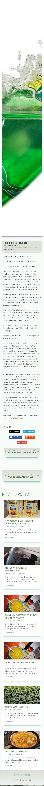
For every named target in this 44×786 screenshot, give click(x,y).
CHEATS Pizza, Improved (16, 751)
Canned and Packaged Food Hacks (21, 662)
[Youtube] (23, 780)
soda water (33, 247)
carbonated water (12, 247)
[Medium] (30, 780)
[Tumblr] (27, 780)
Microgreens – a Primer (16, 707)
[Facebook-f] (20, 780)
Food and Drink (9, 249)
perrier (28, 247)
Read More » (9, 538)
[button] (14, 431)
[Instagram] (17, 780)
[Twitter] (14, 780)
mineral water (21, 247)
